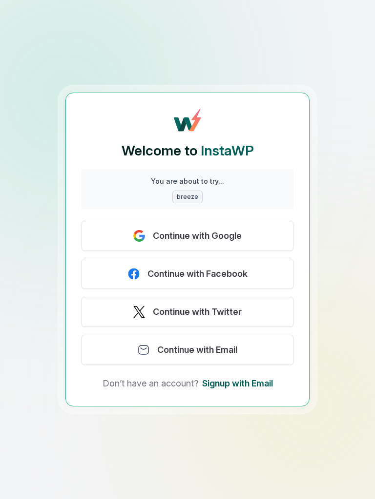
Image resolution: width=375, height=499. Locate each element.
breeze (187, 196)
